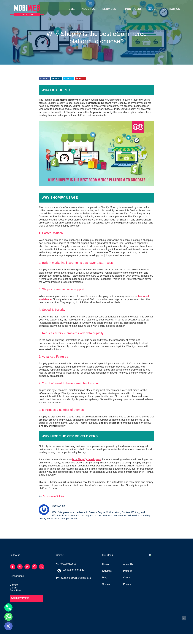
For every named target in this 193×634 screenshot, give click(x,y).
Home (105, 564)
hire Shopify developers (86, 459)
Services (107, 571)
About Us (128, 564)
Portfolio (127, 571)
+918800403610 (68, 564)
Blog (104, 577)
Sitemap (106, 584)
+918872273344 (74, 570)
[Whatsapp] (8, 617)
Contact (127, 577)
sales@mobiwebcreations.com (76, 578)
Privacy (127, 584)
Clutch (13, 587)
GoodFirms (16, 590)
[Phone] (8, 607)
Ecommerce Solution (54, 496)
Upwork (14, 584)
